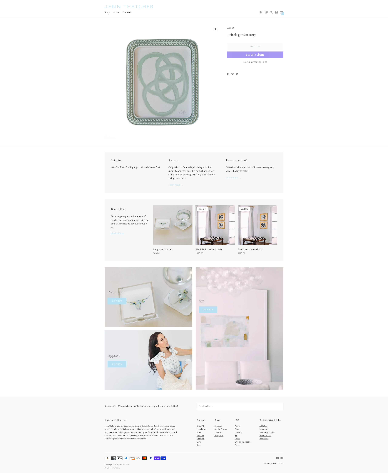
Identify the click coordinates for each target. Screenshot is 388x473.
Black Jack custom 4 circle (209, 249)
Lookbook (264, 429)
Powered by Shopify (112, 468)
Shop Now (208, 309)
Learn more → (175, 184)
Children (200, 438)
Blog (237, 429)
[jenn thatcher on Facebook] (277, 457)
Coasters (218, 432)
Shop (107, 12)
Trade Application (267, 432)
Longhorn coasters (163, 249)
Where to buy (265, 435)
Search (238, 445)
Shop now (117, 301)
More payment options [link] (255, 62)
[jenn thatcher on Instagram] (281, 457)
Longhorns (201, 429)
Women (200, 435)
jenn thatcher (124, 464)
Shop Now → (117, 232)
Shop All (200, 426)
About (116, 12)
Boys (199, 441)
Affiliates (263, 426)
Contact (127, 12)
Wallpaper (218, 435)
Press (237, 438)
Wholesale (263, 438)
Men (199, 432)
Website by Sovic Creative (273, 463)
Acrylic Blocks (220, 429)
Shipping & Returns (243, 441)
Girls (199, 445)
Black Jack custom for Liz (251, 249)
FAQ (236, 435)
